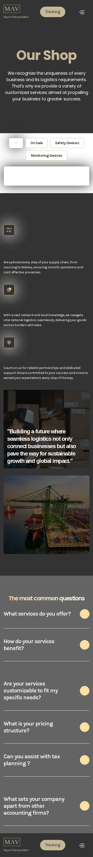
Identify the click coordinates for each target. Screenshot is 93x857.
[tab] (16, 143)
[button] (81, 11)
